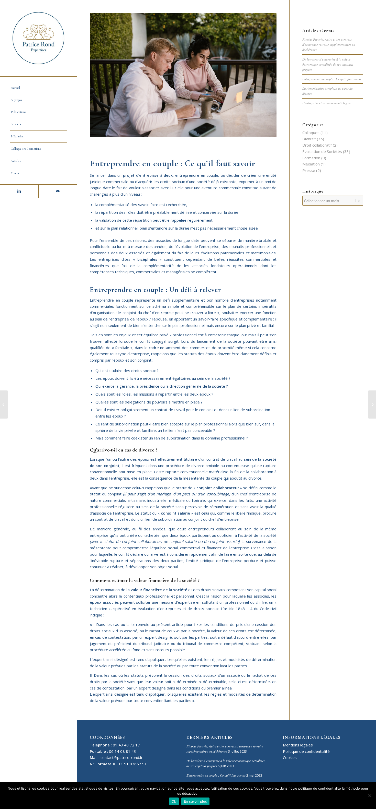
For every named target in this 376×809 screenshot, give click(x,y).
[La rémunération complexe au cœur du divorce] (4, 404)
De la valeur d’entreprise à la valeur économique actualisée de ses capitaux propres (327, 64)
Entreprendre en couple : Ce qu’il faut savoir (331, 79)
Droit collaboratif (317, 145)
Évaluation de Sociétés (322, 151)
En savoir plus (195, 801)
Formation (311, 157)
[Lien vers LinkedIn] (19, 191)
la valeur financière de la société (156, 589)
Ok (174, 801)
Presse (308, 170)
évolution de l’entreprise (197, 246)
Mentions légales (298, 744)
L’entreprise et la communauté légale (326, 103)
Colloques (310, 132)
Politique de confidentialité (306, 751)
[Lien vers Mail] (57, 191)
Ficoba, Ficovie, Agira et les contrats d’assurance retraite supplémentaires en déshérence (328, 44)
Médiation (311, 163)
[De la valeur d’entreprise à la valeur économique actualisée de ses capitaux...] (372, 404)
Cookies (290, 757)
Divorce (309, 138)
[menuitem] (38, 88)
